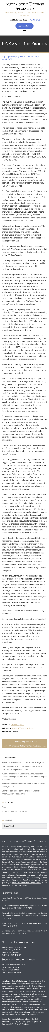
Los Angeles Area (16, 875)
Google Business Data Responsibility (16, 1019)
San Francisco (29, 875)
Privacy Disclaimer (19, 1021)
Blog (4, 807)
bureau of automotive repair (23, 728)
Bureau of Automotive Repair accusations (19, 862)
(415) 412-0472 (34, 20)
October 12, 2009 (17, 725)
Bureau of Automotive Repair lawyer (26, 883)
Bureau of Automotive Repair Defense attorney (23, 857)
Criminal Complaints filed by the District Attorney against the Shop (25, 746)
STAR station (19, 867)
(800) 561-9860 (13, 952)
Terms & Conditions (22, 1024)
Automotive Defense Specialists (24, 6)
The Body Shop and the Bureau (25, 742)
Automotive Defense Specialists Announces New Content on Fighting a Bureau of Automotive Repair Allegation (24, 777)
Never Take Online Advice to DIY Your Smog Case (23, 762)
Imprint (31, 1021)
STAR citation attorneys (37, 867)
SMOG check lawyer (31, 880)
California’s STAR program (12, 872)
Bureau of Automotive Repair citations (30, 859)
